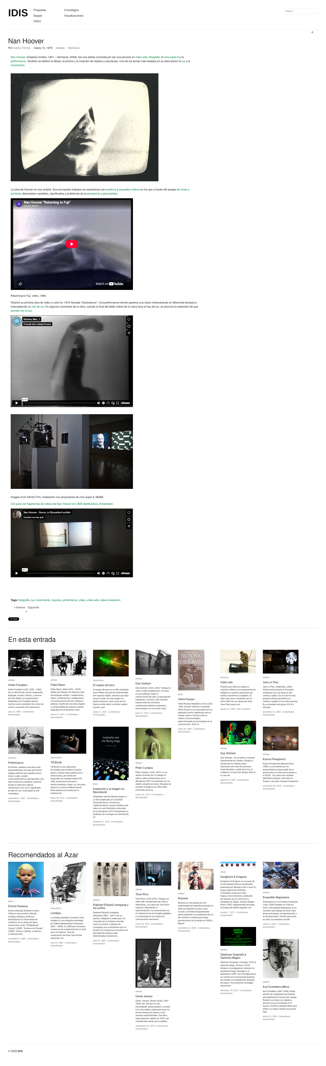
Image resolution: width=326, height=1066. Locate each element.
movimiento (18, 65)
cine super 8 (171, 57)
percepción (93, 193)
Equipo (38, 15)
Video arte (226, 682)
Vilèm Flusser (186, 699)
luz (183, 61)
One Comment (243, 709)
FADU (37, 21)
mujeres (56, 600)
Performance (16, 762)
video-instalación (110, 600)
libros (180, 694)
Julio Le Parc (271, 682)
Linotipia (56, 913)
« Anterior (19, 607)
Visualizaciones (73, 15)
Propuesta (40, 10)
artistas (60, 48)
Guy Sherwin (228, 753)
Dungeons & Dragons (233, 876)
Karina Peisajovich (274, 759)
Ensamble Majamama (276, 897)
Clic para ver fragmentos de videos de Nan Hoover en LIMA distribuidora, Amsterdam (62, 504)
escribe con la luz (21, 311)
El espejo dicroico (104, 685)
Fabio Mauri (58, 684)
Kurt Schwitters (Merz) (276, 986)
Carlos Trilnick (21, 48)
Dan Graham (143, 683)
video (82, 600)
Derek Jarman (143, 996)
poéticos (111, 189)
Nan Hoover (18, 57)
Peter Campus (144, 767)
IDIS (18, 13)
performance (18, 61)
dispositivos (98, 680)
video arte (141, 57)
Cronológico (71, 10)
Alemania (73, 48)
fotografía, (154, 57)
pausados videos (129, 189)
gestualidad (110, 193)
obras (223, 872)
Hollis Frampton (17, 685)
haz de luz (38, 306)
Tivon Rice (141, 894)
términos (224, 677)
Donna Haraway (18, 906)
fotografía (24, 600)
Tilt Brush (56, 762)
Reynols (183, 898)
